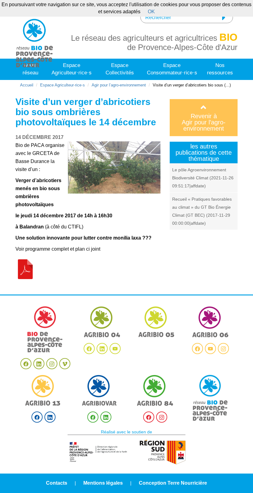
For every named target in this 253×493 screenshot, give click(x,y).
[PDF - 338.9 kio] (25, 268)
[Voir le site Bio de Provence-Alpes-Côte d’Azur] (45, 329)
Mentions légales (103, 483)
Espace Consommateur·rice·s (172, 69)
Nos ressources (220, 69)
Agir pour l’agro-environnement (119, 85)
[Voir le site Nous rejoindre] (210, 398)
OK (151, 11)
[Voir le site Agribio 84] (155, 390)
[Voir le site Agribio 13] (43, 390)
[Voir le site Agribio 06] (210, 322)
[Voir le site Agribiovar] (99, 390)
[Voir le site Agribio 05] (156, 322)
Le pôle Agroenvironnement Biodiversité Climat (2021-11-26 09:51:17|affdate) (203, 177)
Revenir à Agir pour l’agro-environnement (204, 122)
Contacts (56, 483)
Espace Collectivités (120, 69)
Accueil (26, 85)
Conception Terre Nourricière (173, 483)
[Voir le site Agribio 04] (102, 322)
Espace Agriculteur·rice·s (72, 69)
